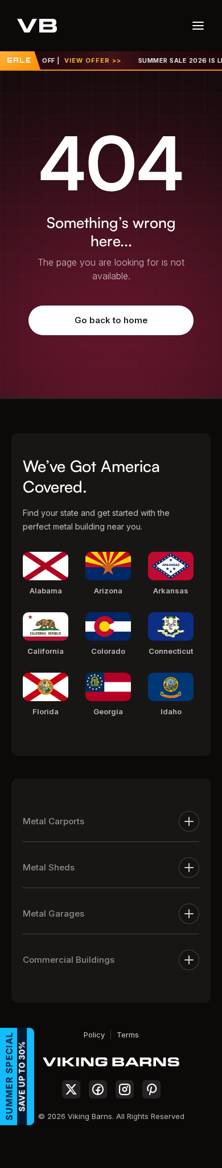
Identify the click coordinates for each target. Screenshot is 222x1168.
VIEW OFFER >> (87, 60)
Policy (94, 1034)
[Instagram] (125, 1089)
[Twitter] (71, 1089)
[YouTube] (151, 1089)
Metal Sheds (49, 867)
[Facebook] (98, 1089)
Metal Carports (53, 821)
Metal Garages (53, 913)
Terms (128, 1034)
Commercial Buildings (68, 959)
